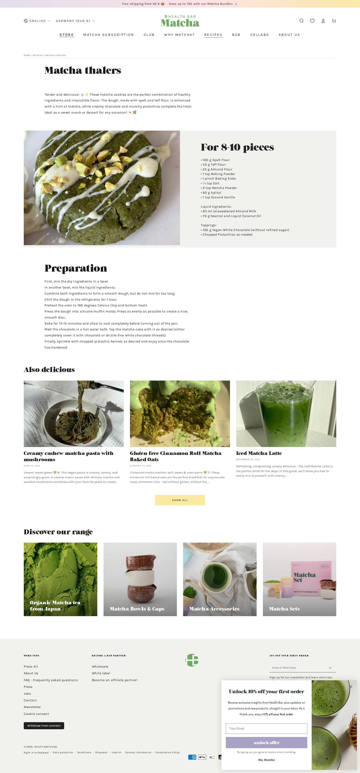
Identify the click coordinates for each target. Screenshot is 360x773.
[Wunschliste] (312, 20)
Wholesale (100, 666)
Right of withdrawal (36, 752)
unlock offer (267, 742)
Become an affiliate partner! (115, 680)
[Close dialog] (350, 686)
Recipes (38, 55)
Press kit (31, 666)
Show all (180, 500)
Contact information (138, 752)
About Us (31, 673)
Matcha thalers (55, 55)
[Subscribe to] (331, 668)
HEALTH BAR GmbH (45, 746)
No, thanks (266, 759)
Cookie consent (36, 714)
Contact (30, 700)
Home (27, 55)
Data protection (63, 752)
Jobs (27, 694)
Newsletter (32, 707)
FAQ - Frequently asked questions (51, 680)
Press (28, 687)
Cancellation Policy (167, 752)
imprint (116, 752)
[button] (301, 20)
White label (101, 673)
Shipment (101, 752)
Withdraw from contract (44, 725)
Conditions (84, 752)
